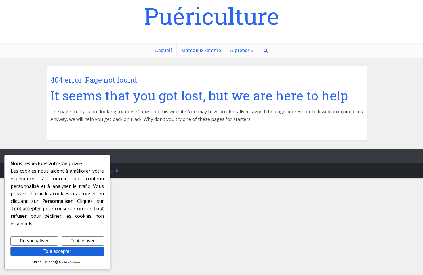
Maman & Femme (201, 50)
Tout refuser (82, 240)
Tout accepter (57, 251)
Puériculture (211, 15)
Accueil (163, 50)
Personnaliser (34, 240)
